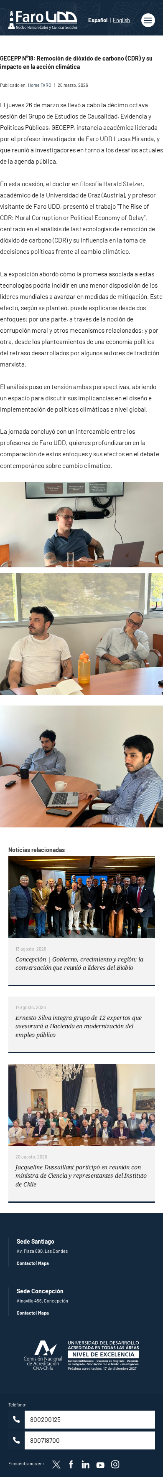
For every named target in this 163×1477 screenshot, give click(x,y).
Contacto (26, 1263)
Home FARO (39, 85)
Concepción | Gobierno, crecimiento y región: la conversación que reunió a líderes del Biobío (79, 963)
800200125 (45, 1419)
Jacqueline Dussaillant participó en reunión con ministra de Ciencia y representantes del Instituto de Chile (81, 1175)
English (121, 20)
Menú (148, 20)
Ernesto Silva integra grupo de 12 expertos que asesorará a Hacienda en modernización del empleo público (78, 1026)
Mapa (43, 1263)
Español (97, 20)
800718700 (45, 1440)
